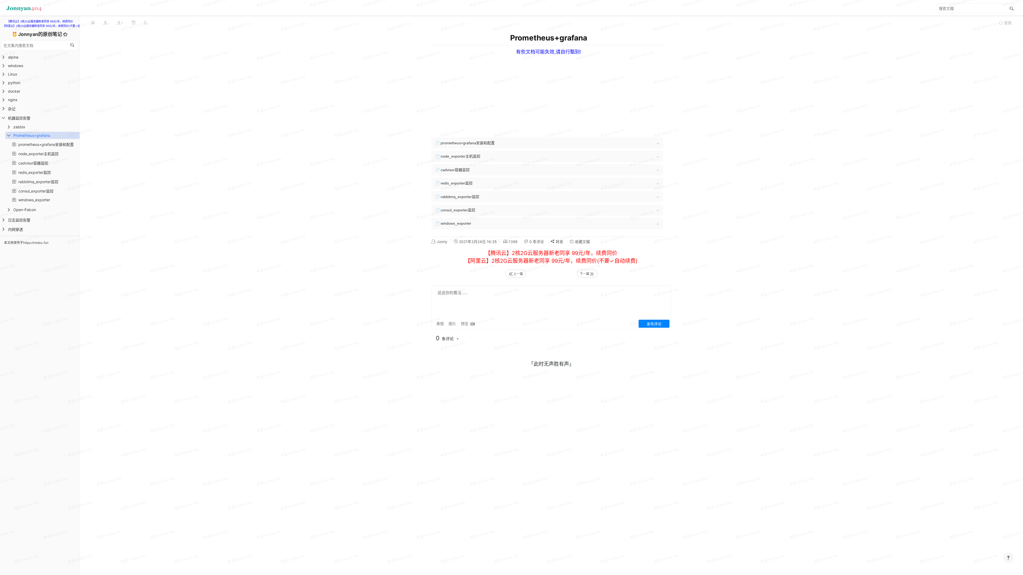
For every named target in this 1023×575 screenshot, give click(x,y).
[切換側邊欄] (93, 22)
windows (15, 65)
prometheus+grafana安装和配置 (45, 144)
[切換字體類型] (133, 22)
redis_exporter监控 (33, 172)
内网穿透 (15, 229)
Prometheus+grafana (31, 135)
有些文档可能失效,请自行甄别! (548, 52)
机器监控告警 (19, 118)
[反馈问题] (1008, 557)
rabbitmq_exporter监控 (37, 181)
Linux (12, 74)
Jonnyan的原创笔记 (40, 34)
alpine (13, 57)
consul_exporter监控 (35, 191)
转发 (559, 241)
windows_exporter (33, 200)
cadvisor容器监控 (32, 163)
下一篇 (584, 274)
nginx (13, 99)
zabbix (19, 127)
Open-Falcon (24, 209)
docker (14, 91)
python (14, 82)
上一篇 (518, 274)
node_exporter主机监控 (37, 153)
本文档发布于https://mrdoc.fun (26, 243)
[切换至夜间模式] (146, 22)
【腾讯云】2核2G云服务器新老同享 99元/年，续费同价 (40, 21)
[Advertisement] (594, 92)
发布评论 (654, 324)
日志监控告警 (19, 220)
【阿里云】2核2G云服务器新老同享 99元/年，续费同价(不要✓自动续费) (46, 25)
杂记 (11, 108)
